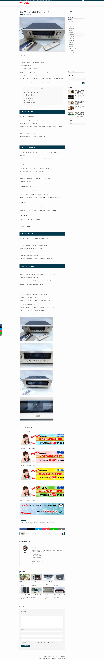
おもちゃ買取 (72, 38)
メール (22, 633)
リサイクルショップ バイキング (24, 523)
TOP (70, 15)
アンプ (22, 522)
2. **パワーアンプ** (31, 95)
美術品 (71, 30)
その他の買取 (72, 52)
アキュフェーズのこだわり (31, 102)
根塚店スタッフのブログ (74, 67)
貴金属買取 (72, 34)
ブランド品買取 (72, 36)
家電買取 (71, 32)
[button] (23, 529)
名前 (22, 629)
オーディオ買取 (23, 14)
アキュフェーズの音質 (30, 100)
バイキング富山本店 (35, 522)
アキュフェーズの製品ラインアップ (32, 92)
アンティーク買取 (73, 48)
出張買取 (31, 523)
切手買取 (71, 44)
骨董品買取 (71, 21)
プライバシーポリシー (55, 656)
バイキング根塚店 (41, 522)
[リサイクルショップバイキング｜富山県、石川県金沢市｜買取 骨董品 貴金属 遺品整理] (25, 3)
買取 (70, 26)
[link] (33, 563)
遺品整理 (70, 19)
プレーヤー (53, 522)
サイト (22, 638)
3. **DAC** (29, 97)
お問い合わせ (71, 71)
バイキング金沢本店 (48, 522)
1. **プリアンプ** (30, 94)
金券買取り (72, 50)
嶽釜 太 (25, 552)
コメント (23, 615)
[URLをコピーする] (61, 529)
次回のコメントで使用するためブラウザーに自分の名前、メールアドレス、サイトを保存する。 (38, 642)
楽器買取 (71, 42)
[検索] (83, 0)
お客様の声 (71, 69)
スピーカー (29, 522)
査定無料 (35, 523)
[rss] (82, 0)
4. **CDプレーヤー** (31, 98)
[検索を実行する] (83, 83)
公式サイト (71, 17)
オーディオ (25, 522)
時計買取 (71, 46)
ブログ (70, 24)
